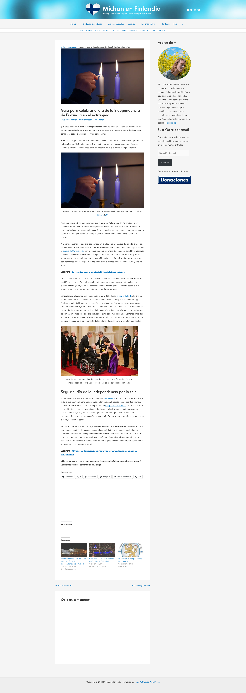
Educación (162, 30)
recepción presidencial (115, 405)
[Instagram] (195, 10)
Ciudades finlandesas (92, 24)
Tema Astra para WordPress (147, 682)
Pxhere (100, 215)
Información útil (148, 24)
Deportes (115, 30)
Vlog (81, 30)
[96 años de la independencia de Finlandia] (131, 550)
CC (106, 215)
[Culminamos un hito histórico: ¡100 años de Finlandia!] (102, 550)
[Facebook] (188, 10)
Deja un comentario (70, 120)
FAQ (175, 24)
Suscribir (165, 162)
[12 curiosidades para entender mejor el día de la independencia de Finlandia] (74, 550)
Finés (153, 30)
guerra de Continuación (73, 251)
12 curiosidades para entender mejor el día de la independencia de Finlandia (73, 561)
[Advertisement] (102, 504)
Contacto (165, 24)
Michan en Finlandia (132, 8)
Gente (124, 30)
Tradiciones (144, 30)
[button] (77, 23)
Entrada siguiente (141, 585)
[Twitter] (191, 10)
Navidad (106, 30)
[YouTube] (198, 10)
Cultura (89, 30)
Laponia (131, 24)
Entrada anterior (63, 585)
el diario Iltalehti (124, 296)
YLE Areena (109, 398)
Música (97, 30)
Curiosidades (86, 120)
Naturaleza (133, 30)
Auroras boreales (116, 24)
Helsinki (72, 24)
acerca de (171, 123)
